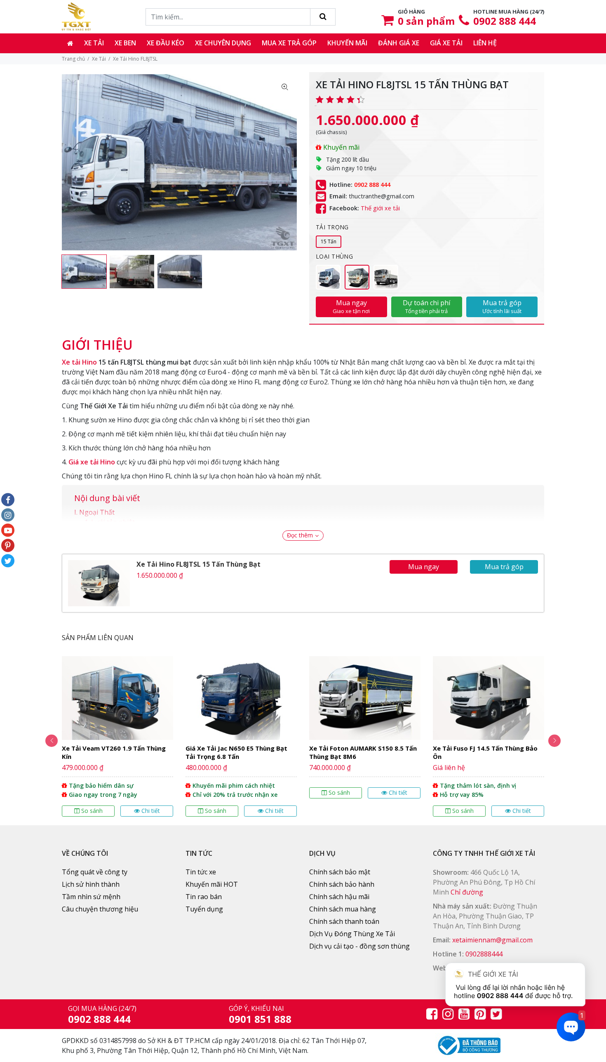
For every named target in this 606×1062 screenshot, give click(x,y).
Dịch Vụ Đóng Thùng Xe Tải (352, 933)
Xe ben (125, 42)
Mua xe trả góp (289, 42)
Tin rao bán (204, 896)
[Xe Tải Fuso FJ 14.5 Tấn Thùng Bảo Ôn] (488, 736)
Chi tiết (150, 811)
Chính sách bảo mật (339, 871)
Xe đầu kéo (165, 42)
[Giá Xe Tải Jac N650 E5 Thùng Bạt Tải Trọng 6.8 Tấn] (241, 736)
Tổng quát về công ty (94, 871)
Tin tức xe (201, 871)
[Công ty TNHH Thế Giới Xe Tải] (76, 16)
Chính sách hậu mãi (339, 896)
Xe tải (94, 42)
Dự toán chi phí (426, 306)
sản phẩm (426, 21)
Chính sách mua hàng (342, 909)
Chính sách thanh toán (344, 921)
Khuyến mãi (347, 42)
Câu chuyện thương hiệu (100, 909)
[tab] (97, 341)
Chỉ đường (467, 892)
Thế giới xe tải (380, 208)
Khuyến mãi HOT (212, 884)
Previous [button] (51, 741)
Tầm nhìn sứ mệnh (91, 896)
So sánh (92, 811)
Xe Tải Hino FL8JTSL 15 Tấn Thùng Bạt (198, 564)
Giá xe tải (446, 42)
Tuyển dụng (204, 909)
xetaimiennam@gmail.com (492, 939)
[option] (84, 271)
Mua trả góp (501, 306)
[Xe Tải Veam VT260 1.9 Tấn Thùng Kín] (117, 736)
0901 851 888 (260, 1019)
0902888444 (484, 953)
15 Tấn (328, 241)
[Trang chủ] (70, 43)
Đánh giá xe (398, 42)
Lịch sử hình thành (91, 884)
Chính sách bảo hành (341, 884)
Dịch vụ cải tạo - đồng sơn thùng (359, 946)
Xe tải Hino (79, 362)
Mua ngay (351, 306)
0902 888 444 (504, 21)
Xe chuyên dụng (223, 42)
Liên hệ (485, 42)
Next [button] (554, 741)
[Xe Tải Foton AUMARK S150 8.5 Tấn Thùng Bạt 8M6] (365, 727)
